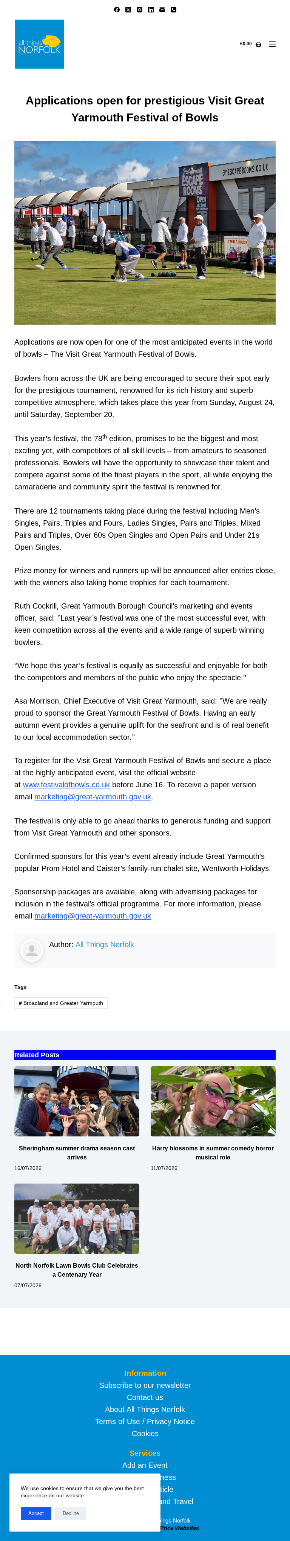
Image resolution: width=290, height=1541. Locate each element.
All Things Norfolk (105, 944)
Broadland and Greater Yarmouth (61, 1003)
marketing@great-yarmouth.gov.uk (92, 797)
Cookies (145, 1433)
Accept (36, 1513)
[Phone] (173, 9)
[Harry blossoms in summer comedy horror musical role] (213, 1101)
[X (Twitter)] (128, 9)
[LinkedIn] (151, 9)
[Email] (162, 9)
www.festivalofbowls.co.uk (66, 784)
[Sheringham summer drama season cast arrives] (76, 1101)
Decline (71, 1513)
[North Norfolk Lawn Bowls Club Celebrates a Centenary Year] (76, 1219)
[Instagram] (139, 9)
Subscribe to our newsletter (145, 1385)
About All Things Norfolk (145, 1409)
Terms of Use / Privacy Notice (145, 1421)
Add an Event (145, 1465)
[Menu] (272, 44)
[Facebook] (117, 9)
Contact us (145, 1397)
